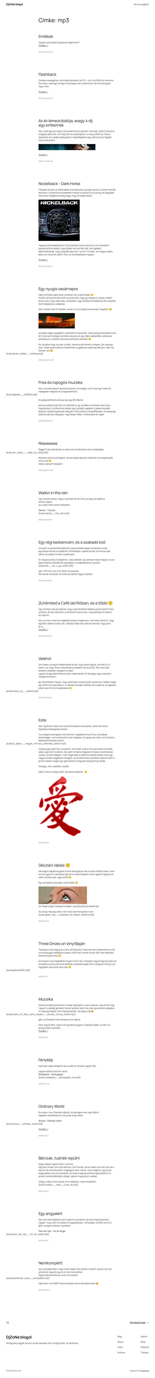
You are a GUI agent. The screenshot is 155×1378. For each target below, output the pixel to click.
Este (42, 720)
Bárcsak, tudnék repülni (59, 1158)
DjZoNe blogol (14, 4)
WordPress (145, 1371)
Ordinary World (51, 1106)
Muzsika (46, 999)
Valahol (45, 658)
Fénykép (46, 1060)
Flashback (47, 74)
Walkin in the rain (53, 493)
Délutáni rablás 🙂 (54, 865)
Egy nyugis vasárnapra (58, 289)
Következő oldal (139, 1322)
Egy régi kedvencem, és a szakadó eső (72, 542)
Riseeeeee (48, 443)
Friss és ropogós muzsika (61, 382)
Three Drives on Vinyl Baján (62, 943)
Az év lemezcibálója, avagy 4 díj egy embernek (66, 123)
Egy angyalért (51, 1213)
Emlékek (46, 36)
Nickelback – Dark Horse (59, 183)
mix (70, 399)
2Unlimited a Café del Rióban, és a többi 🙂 (76, 603)
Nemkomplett (51, 1263)
